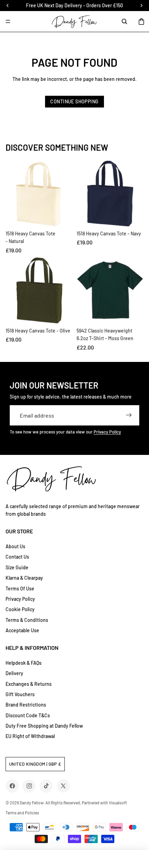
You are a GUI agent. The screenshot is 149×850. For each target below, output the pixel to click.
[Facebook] (12, 786)
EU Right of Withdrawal (30, 736)
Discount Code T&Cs (28, 715)
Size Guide (17, 567)
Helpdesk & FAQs (24, 663)
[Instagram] (29, 786)
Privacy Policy (107, 432)
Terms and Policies (22, 812)
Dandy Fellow (32, 802)
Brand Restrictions (26, 705)
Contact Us (17, 557)
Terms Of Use (20, 588)
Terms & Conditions (27, 620)
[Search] (124, 21)
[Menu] (8, 21)
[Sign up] (129, 415)
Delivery (14, 673)
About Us (15, 546)
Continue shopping (74, 101)
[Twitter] (63, 786)
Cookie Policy (20, 609)
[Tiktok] (46, 786)
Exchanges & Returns (29, 684)
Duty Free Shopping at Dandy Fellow (44, 726)
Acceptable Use (22, 630)
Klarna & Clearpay (24, 578)
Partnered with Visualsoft (104, 802)
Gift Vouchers (20, 694)
